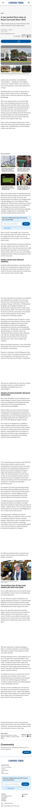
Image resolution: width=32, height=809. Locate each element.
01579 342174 (9, 803)
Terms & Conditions (6, 767)
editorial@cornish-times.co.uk (11, 806)
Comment (27, 752)
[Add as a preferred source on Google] (17, 36)
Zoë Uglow (4, 30)
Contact (3, 768)
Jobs (2, 772)
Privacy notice (7, 228)
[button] (3, 3)
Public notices (4, 773)
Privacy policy (4, 770)
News (2, 13)
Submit (26, 224)
